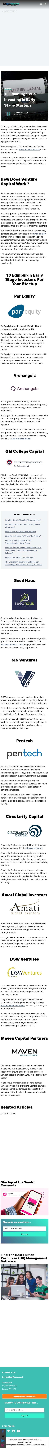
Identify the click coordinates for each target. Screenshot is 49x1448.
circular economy (34, 848)
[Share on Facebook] (3, 1431)
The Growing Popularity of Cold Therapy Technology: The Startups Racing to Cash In (23, 563)
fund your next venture (29, 150)
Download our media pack (24, 1396)
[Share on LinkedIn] (3, 1440)
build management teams (13, 1006)
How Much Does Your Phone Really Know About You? (22, 526)
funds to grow (39, 234)
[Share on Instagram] (3, 1445)
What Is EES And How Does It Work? (20, 532)
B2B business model (20, 439)
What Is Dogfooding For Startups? (19, 557)
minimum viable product (12, 645)
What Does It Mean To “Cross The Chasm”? (23, 536)
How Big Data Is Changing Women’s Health (23, 520)
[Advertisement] (24, 38)
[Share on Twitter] (3, 1436)
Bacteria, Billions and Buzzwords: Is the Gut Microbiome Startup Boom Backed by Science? (23, 550)
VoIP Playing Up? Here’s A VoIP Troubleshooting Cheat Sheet (18, 542)
